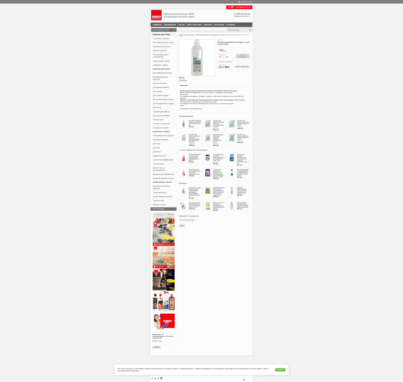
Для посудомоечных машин (163, 103)
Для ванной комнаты (161, 87)
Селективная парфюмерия (163, 160)
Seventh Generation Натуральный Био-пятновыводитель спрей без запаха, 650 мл (243, 172)
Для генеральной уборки (162, 73)
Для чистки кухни (159, 83)
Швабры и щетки (159, 205)
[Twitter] (222, 67)
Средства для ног (159, 156)
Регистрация (219, 25)
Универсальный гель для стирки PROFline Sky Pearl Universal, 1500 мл (242, 205)
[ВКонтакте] (220, 67)
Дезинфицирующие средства (160, 78)
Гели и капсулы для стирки (163, 42)
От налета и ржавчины (161, 124)
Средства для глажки (161, 61)
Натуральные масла (160, 139)
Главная (181, 35)
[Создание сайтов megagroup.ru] (244, 380)
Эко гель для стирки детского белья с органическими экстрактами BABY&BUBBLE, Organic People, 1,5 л (195, 192)
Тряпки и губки (158, 200)
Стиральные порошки (161, 38)
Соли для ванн (158, 164)
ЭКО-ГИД (181, 25)
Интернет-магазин (189, 35)
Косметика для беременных (163, 174)
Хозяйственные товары (162, 182)
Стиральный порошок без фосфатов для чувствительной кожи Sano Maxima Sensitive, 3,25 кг (218, 173)
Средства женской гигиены (163, 178)
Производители (170, 25)
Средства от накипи (160, 65)
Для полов (157, 107)
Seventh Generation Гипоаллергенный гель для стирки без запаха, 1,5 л (195, 205)
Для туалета (157, 91)
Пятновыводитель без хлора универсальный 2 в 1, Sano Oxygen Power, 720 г (218, 157)
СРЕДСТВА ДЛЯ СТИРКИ (161, 35)
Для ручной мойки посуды (163, 99)
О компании (157, 25)
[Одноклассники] (224, 67)
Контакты (208, 25)
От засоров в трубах (161, 128)
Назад (182, 225)
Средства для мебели (161, 111)
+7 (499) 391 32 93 (241, 14)
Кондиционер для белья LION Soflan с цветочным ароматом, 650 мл (195, 172)
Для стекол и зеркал (161, 95)
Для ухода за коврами (161, 115)
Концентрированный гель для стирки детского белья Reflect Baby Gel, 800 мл (195, 157)
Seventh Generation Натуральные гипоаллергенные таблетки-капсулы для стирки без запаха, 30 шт (218, 191)
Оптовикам (230, 25)
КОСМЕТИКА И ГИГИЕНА (161, 132)
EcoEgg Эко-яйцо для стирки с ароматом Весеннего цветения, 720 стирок (218, 138)
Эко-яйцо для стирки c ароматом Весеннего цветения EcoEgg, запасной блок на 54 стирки (194, 138)
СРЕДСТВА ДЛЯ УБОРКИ (161, 69)
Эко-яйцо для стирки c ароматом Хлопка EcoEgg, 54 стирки (242, 137)
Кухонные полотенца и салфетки (161, 187)
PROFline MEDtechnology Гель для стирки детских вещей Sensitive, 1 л (242, 190)
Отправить (156, 347)
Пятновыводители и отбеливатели (161, 56)
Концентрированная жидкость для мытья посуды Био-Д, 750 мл (195, 123)
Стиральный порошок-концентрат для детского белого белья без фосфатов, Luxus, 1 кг (243, 159)
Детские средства (160, 50)
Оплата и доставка (194, 25)
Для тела (156, 148)
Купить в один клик (242, 66)
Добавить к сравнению (225, 61)
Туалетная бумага (160, 192)
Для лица (156, 143)
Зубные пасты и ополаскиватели (159, 169)
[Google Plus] (229, 67)
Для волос (157, 152)
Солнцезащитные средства (163, 135)
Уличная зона (158, 120)
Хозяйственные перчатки (162, 196)
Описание (184, 85)
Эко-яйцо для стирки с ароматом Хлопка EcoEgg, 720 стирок (243, 123)
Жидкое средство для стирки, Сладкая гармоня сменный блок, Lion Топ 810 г (218, 205)
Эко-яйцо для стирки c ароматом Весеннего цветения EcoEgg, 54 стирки (218, 123)
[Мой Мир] (227, 67)
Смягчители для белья (161, 46)
